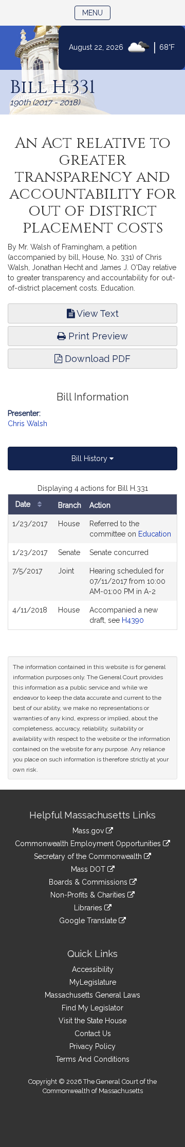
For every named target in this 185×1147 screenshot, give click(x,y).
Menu (96, 12)
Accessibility (93, 969)
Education (154, 534)
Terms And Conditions (92, 1059)
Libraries (89, 908)
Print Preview (97, 336)
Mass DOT (89, 869)
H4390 (133, 620)
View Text (97, 313)
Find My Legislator (92, 1008)
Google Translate (89, 920)
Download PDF (96, 358)
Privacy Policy (92, 1046)
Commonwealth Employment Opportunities (89, 843)
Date (23, 504)
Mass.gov (89, 831)
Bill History (90, 458)
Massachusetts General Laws (92, 995)
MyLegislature (92, 982)
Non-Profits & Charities (88, 895)
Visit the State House (92, 1021)
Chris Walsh (27, 423)
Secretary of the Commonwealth (89, 856)
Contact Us (93, 1033)
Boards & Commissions (89, 882)
